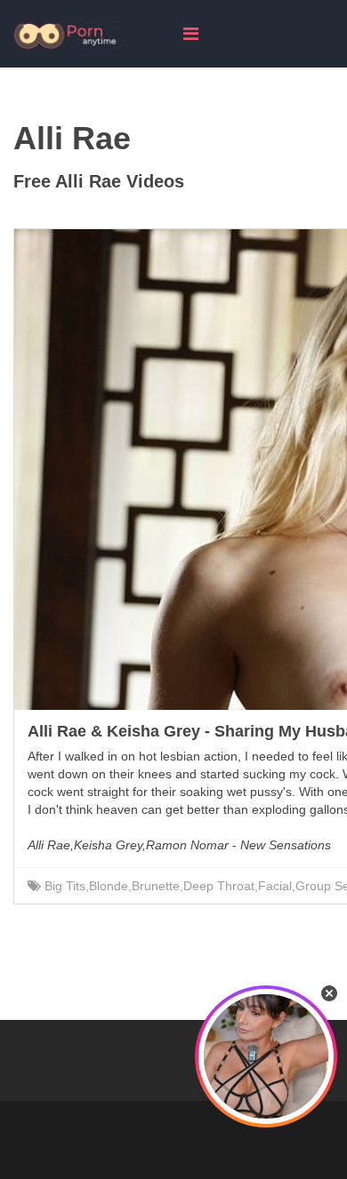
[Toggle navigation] (191, 33)
